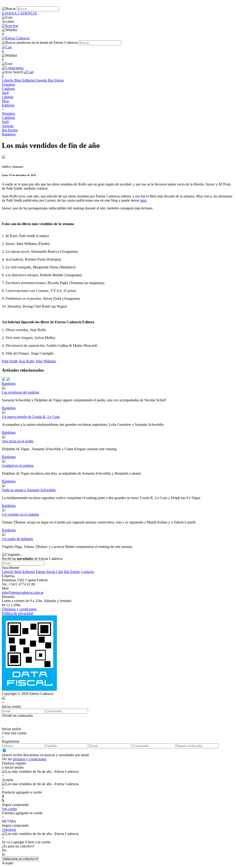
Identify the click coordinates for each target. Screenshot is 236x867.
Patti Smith (10, 361)
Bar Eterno (56, 80)
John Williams (45, 361)
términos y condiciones (29, 759)
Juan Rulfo (27, 361)
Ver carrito (9, 809)
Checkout (9, 830)
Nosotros (8, 84)
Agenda (41, 80)
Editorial (28, 80)
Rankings (9, 134)
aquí (143, 200)
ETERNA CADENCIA (19, 13)
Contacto (87, 572)
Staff (5, 93)
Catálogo (8, 89)
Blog (18, 80)
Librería (8, 80)
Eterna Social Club (49, 572)
